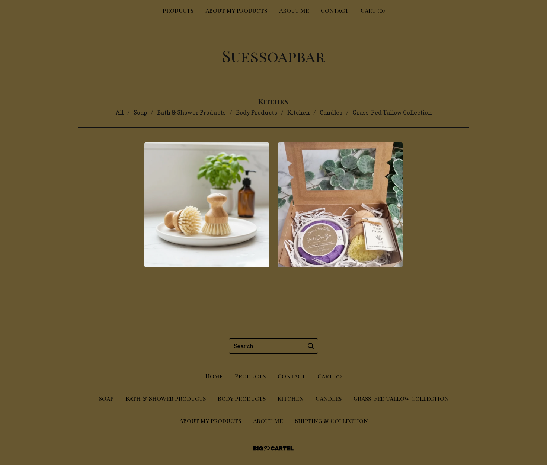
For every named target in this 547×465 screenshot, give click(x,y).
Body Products (256, 112)
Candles (331, 112)
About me (294, 10)
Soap (140, 112)
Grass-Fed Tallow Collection (392, 112)
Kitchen (298, 112)
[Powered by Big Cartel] (273, 448)
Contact (335, 10)
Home (214, 376)
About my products (236, 10)
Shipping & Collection (331, 420)
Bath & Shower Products (191, 112)
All (120, 112)
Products (178, 10)
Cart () (373, 10)
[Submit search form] (310, 345)
